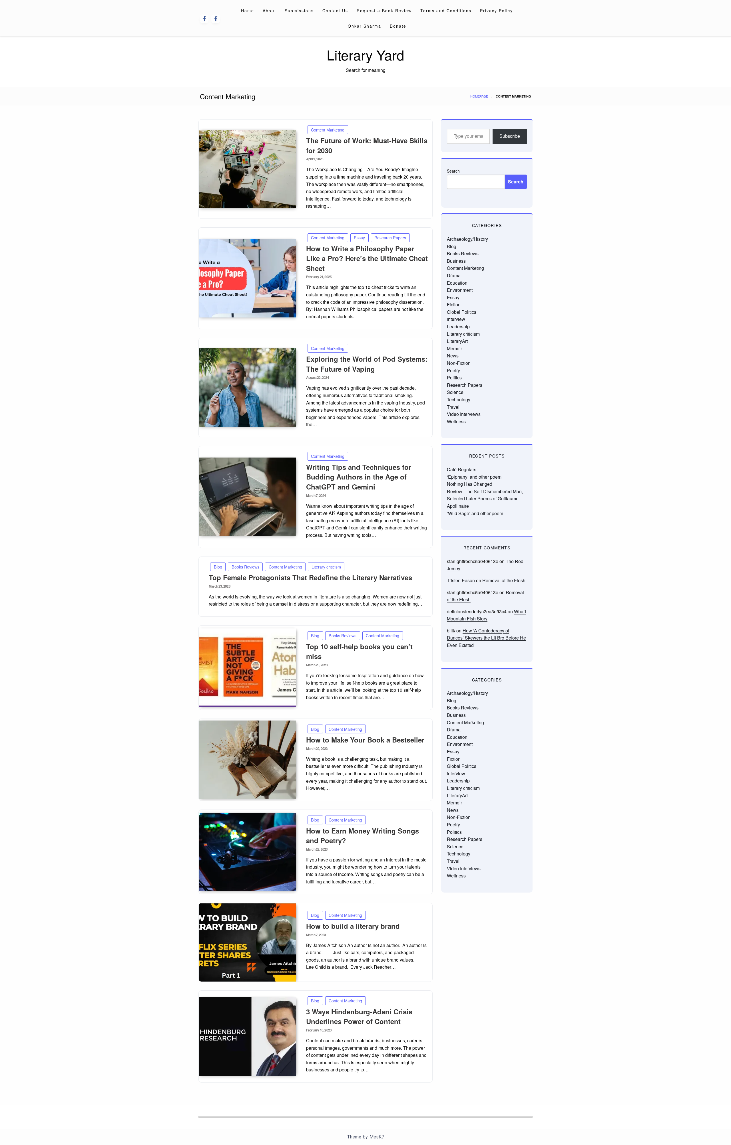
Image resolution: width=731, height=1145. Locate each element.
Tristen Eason (461, 580)
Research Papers (390, 237)
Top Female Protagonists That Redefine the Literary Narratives (310, 577)
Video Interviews (464, 414)
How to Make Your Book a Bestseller (365, 740)
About (269, 10)
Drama (454, 275)
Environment (460, 290)
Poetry (453, 370)
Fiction (454, 304)
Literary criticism (326, 567)
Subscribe (509, 136)
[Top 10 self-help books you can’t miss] (247, 667)
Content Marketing (327, 130)
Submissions (299, 10)
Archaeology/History (467, 239)
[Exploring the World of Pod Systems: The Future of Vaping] (247, 387)
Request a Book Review (384, 10)
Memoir (454, 348)
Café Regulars (461, 469)
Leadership (458, 326)
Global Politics (461, 312)
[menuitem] (247, 10)
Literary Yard (365, 54)
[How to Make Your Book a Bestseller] (247, 760)
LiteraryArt (457, 341)
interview (456, 319)
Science (455, 392)
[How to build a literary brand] (247, 942)
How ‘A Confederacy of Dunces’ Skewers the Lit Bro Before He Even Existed (486, 637)
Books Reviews (245, 567)
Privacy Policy (496, 10)
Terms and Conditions (445, 10)
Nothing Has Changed (469, 484)
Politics (454, 377)
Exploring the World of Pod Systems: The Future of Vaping (366, 364)
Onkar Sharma (364, 26)
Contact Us (335, 10)
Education (457, 283)
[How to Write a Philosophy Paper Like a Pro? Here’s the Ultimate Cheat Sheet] (247, 278)
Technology (458, 399)
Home (247, 10)
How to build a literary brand (353, 926)
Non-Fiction (459, 363)
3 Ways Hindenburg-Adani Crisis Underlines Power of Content (359, 1016)
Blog (218, 567)
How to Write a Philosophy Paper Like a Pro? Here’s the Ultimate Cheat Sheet (367, 258)
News (453, 355)
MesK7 (376, 1137)
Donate (398, 26)
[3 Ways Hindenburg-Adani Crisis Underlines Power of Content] (247, 1036)
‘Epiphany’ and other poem (474, 477)
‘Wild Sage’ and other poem (475, 513)
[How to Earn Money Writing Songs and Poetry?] (247, 852)
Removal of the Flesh (503, 580)
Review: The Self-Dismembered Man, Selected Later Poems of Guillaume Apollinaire (485, 498)
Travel (453, 407)
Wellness (456, 421)
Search (453, 171)
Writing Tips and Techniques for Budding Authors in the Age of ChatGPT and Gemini (358, 476)
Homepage (479, 96)
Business (456, 261)
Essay (359, 237)
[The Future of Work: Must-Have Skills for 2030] (247, 169)
